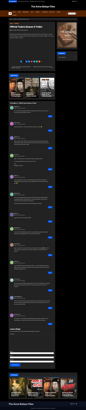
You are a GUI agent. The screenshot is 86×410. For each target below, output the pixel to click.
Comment (12, 334)
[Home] (10, 13)
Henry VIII (65, 379)
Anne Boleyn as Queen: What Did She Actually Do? (33, 394)
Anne (32, 12)
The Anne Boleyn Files (43, 6)
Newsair (46, 408)
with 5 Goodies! (67, 39)
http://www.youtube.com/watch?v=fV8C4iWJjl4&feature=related (28, 203)
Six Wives (70, 379)
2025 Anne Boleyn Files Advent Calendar (31, 94)
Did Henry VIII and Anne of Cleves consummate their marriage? (67, 395)
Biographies (26, 12)
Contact (15, 15)
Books (19, 12)
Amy (15, 154)
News (11, 23)
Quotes (58, 12)
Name (11, 351)
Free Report (45, 12)
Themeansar (52, 408)
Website (12, 360)
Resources (52, 12)
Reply (50, 116)
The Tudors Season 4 (23, 30)
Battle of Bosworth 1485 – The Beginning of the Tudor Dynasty (16, 95)
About (14, 12)
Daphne (16, 122)
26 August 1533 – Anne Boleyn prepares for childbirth (16, 395)
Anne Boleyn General (16, 379)
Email (11, 355)
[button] (76, 13)
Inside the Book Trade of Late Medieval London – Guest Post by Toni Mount (47, 96)
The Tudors (16, 23)
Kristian (16, 279)
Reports (38, 12)
